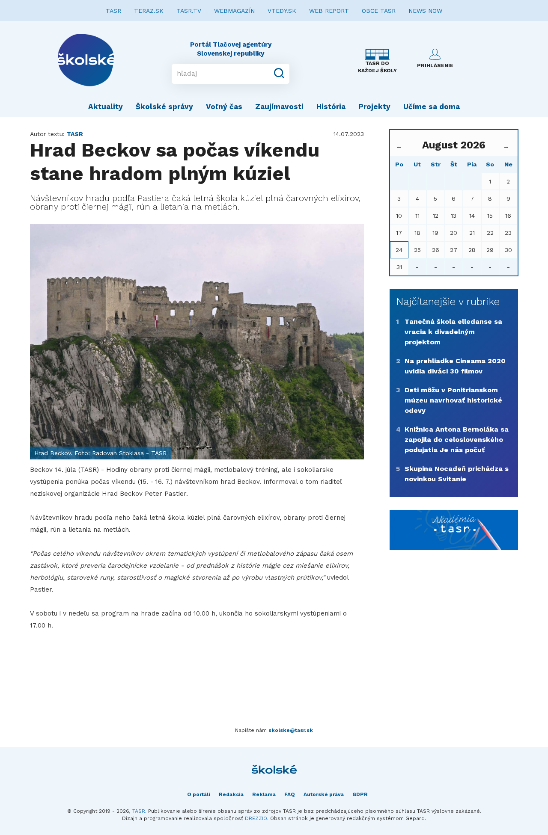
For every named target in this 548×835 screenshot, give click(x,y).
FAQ (289, 794)
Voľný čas (224, 106)
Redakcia (231, 794)
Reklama (264, 794)
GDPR (360, 794)
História (330, 106)
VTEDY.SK (282, 10)
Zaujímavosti (279, 106)
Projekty (374, 106)
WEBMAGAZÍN (234, 10)
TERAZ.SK (149, 10)
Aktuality (105, 106)
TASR (113, 10)
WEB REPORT (329, 10)
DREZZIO (256, 818)
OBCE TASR (379, 10)
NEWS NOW (425, 10)
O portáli (198, 794)
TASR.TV (188, 10)
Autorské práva (324, 794)
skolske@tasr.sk (290, 730)
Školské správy (164, 106)
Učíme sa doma (431, 106)
